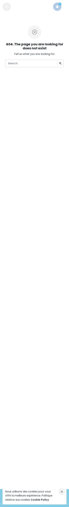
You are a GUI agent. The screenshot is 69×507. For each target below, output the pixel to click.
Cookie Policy (40, 499)
